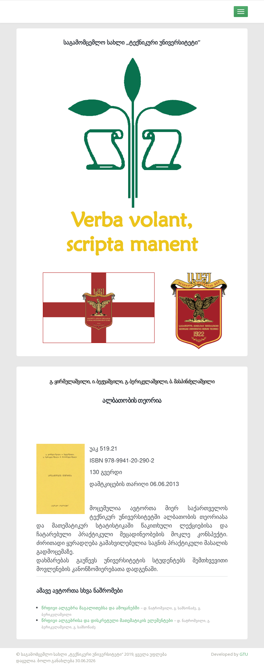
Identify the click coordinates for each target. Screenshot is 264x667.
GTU (244, 654)
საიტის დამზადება (19, 651)
